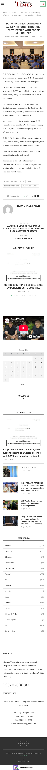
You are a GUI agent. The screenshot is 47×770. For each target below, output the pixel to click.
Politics (24, 608)
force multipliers (11, 186)
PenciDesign (23, 755)
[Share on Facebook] (29, 196)
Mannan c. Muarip (30, 186)
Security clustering (28, 467)
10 (6, 367)
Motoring (24, 591)
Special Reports (24, 620)
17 (6, 371)
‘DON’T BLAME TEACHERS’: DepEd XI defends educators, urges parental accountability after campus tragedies (32, 486)
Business (24, 546)
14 (29, 367)
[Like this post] (27, 196)
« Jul (22, 385)
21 (29, 371)
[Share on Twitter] (32, 196)
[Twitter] (26, 743)
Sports (24, 625)
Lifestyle (24, 586)
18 (12, 371)
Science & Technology (24, 614)
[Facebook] (20, 743)
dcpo (30, 181)
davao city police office (14, 181)
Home (5, 12)
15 (35, 367)
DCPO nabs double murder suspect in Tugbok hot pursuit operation (32, 503)
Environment (24, 568)
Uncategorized (24, 631)
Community (24, 551)
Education (24, 557)
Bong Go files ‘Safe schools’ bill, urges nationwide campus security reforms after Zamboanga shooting (32, 520)
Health (24, 580)
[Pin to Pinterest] (35, 196)
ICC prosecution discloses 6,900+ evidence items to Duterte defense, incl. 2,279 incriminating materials (22, 452)
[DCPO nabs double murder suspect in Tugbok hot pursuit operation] (10, 505)
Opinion (24, 603)
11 (11, 367)
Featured (24, 574)
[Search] (43, 4)
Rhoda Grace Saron (20, 37)
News (14, 12)
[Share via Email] (38, 196)
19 (17, 371)
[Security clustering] (10, 471)
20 (23, 371)
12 (17, 367)
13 (23, 367)
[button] (5, 274)
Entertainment (24, 563)
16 (41, 367)
